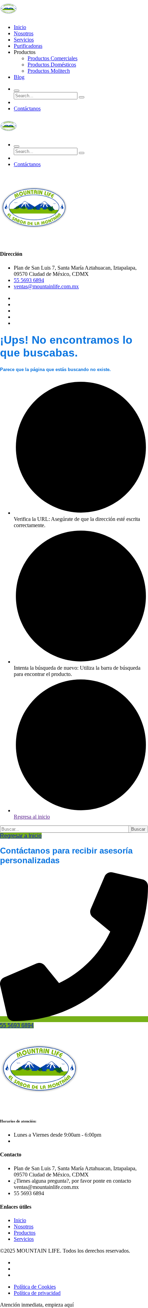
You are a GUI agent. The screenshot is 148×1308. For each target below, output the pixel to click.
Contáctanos (27, 108)
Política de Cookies (35, 1287)
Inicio (20, 27)
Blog (19, 77)
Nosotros (23, 33)
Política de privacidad (37, 1293)
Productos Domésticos (52, 64)
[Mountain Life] (8, 15)
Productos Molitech (49, 71)
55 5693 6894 (29, 280)
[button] (37, 1305)
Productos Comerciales (52, 58)
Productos (24, 1233)
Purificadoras (28, 46)
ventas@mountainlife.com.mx (46, 286)
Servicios (24, 40)
